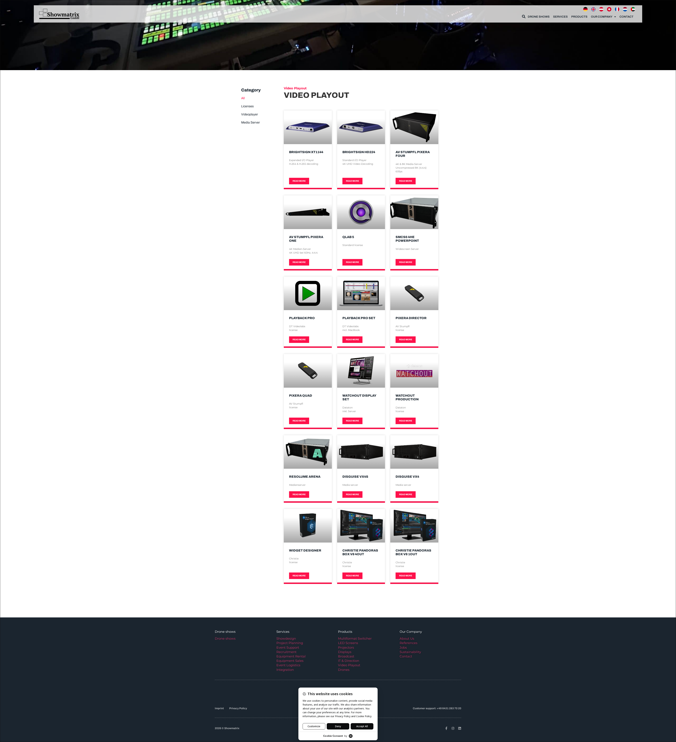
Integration (285, 670)
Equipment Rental (291, 656)
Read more (299, 181)
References (408, 643)
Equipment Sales (289, 661)
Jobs (403, 647)
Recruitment (286, 652)
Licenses (247, 106)
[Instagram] (453, 728)
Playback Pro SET (358, 318)
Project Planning (289, 643)
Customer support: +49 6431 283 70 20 (437, 708)
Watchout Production (407, 397)
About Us (407, 639)
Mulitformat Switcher (355, 639)
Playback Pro (302, 318)
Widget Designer (305, 550)
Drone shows (225, 639)
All (243, 98)
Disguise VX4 (407, 476)
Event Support (287, 647)
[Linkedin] (459, 728)
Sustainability (410, 652)
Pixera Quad (300, 395)
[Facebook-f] (446, 728)
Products (579, 16)
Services (560, 16)
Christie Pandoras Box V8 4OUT (360, 552)
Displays (344, 652)
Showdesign (286, 639)
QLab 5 (348, 237)
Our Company (601, 16)
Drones (343, 670)
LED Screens (348, 643)
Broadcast (346, 656)
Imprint (219, 708)
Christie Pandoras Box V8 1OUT (413, 552)
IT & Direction (348, 661)
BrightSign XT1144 (306, 152)
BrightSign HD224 (358, 152)
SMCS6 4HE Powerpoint (407, 239)
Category (251, 90)
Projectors (346, 647)
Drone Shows (539, 16)
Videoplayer (249, 114)
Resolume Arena (304, 476)
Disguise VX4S (355, 476)
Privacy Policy (238, 708)
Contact (626, 16)
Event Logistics (288, 665)
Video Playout (349, 665)
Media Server (250, 122)
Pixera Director (411, 318)
